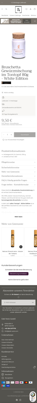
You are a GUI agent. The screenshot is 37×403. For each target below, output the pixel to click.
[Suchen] (6, 9)
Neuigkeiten (9, 378)
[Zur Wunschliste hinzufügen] (26, 9)
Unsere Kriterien (7, 342)
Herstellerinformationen (12, 176)
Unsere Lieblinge (15, 15)
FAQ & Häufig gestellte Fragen (14, 180)
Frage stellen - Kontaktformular (15, 184)
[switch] (33, 400)
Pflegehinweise (8, 162)
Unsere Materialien (8, 345)
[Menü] (2, 9)
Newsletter (8, 374)
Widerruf (4, 364)
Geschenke (25, 15)
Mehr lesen (18, 217)
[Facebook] (17, 400)
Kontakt (4, 356)
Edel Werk (21, 392)
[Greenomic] (6, 83)
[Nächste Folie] (35, 2)
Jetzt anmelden (27, 21)
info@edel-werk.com (11, 331)
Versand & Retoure (8, 362)
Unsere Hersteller (7, 348)
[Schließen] (35, 21)
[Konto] (30, 9)
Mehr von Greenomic (11, 171)
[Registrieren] (33, 302)
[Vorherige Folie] (2, 2)
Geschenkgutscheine (8, 367)
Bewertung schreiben (18, 274)
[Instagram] (20, 400)
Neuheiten (4, 15)
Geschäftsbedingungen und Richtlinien (18, 396)
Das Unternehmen (8, 340)
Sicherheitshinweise (10, 167)
